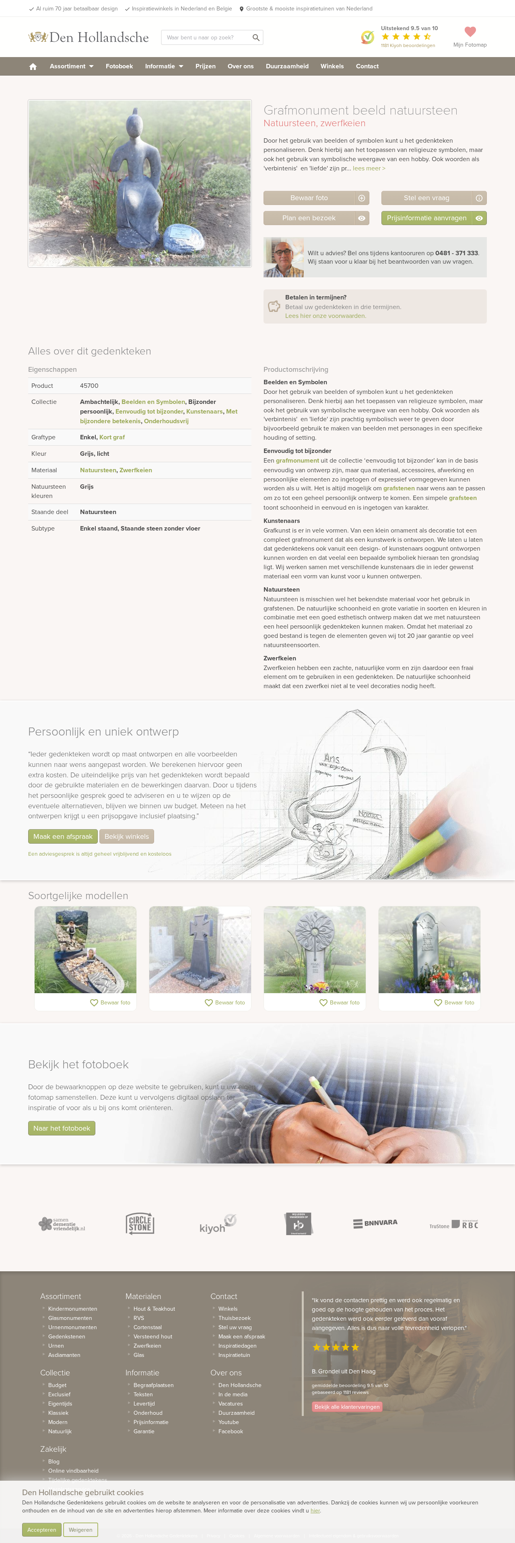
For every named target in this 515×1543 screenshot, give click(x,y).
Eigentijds (60, 1404)
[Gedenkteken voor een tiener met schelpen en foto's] (85, 949)
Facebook (230, 1431)
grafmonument (297, 460)
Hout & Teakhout (154, 1309)
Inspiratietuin (234, 1355)
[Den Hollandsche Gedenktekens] (88, 37)
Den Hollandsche (240, 1385)
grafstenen (399, 488)
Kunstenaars (204, 411)
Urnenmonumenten (72, 1327)
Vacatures (230, 1404)
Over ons (241, 66)
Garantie (144, 1431)
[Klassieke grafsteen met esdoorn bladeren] (429, 949)
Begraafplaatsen (154, 1385)
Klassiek (58, 1413)
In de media (232, 1394)
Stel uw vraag (235, 1327)
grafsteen (463, 497)
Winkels (332, 66)
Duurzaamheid (287, 66)
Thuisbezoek (234, 1318)
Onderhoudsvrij (166, 421)
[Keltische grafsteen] (200, 949)
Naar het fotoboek (61, 1128)
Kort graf (112, 437)
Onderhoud (148, 1413)
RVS (139, 1318)
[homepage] (33, 66)
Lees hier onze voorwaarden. (326, 315)
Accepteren (41, 1530)
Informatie (161, 66)
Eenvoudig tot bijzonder (149, 411)
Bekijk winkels (127, 836)
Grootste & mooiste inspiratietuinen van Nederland (309, 8)
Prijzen (206, 66)
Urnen (56, 1346)
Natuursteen (98, 470)
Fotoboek (119, 66)
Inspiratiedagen (237, 1346)
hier (315, 1510)
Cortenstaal (148, 1327)
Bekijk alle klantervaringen (347, 1407)
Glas (139, 1355)
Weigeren (81, 1530)
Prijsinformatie (151, 1422)
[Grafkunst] (315, 949)
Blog (54, 1461)
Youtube (228, 1422)
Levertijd (144, 1404)
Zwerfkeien (135, 470)
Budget (57, 1385)
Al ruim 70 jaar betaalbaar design (77, 8)
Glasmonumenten (70, 1318)
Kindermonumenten (72, 1309)
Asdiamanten (64, 1355)
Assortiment (68, 66)
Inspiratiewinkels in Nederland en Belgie (182, 8)
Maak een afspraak (63, 836)
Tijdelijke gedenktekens (77, 1480)
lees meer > (369, 168)
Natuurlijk (60, 1431)
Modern (58, 1422)
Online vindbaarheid (73, 1471)
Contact (367, 66)
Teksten (143, 1394)
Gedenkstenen (66, 1336)
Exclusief (59, 1394)
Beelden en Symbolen (153, 401)
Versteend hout (153, 1336)
